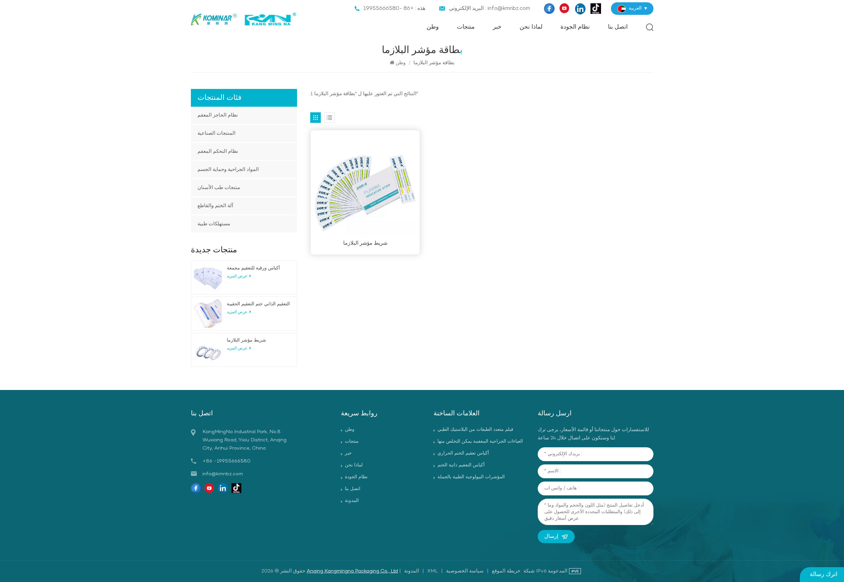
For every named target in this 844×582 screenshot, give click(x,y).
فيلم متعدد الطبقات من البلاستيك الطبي (475, 430)
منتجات (466, 27)
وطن (433, 27)
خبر (497, 27)
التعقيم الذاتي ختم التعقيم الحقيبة (258, 304)
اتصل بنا (618, 27)
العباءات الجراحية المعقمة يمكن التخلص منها (480, 441)
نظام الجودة (575, 27)
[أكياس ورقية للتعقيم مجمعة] (208, 277)
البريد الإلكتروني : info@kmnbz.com (489, 8)
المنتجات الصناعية (216, 133)
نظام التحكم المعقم (217, 151)
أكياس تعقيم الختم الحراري (463, 453)
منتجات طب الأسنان (218, 187)
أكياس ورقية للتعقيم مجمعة (253, 268)
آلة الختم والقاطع (215, 206)
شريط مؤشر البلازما (365, 243)
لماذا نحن (531, 27)
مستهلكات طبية (213, 224)
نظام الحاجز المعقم (217, 115)
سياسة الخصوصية (465, 571)
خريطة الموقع (506, 571)
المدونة (352, 501)
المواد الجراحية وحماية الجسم (228, 169)
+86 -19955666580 (226, 461)
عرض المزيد (237, 276)
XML (432, 571)
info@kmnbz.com (222, 474)
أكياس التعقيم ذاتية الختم (461, 465)
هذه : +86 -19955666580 (394, 8)
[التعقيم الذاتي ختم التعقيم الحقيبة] (208, 313)
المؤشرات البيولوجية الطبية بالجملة (471, 477)
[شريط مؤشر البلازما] (365, 184)
